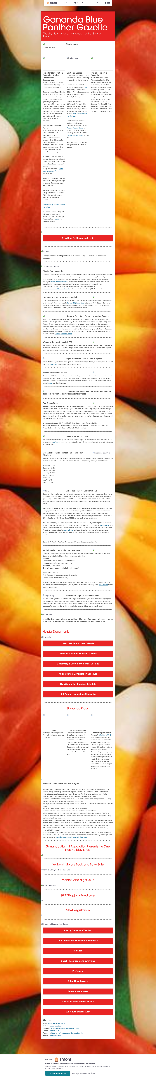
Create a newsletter (58, 1073)
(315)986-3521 (54, 1031)
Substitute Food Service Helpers (78, 1001)
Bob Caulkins (103, 585)
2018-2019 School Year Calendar (78, 643)
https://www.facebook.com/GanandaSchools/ (67, 1033)
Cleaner (78, 950)
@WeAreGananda (55, 1035)
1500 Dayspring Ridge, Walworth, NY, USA (64, 1028)
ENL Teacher (78, 971)
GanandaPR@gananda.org (59, 282)
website (56, 219)
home (85, 87)
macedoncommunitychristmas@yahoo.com (71, 837)
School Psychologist (78, 981)
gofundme (56, 442)
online (50, 383)
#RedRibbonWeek (105, 735)
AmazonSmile (105, 525)
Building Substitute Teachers (78, 930)
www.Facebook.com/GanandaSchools (56, 289)
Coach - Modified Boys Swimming (78, 961)
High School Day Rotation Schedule (78, 684)
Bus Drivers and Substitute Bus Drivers (78, 940)
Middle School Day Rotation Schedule (78, 674)
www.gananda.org (56, 1026)
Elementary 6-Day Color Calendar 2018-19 (78, 663)
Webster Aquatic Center (75, 128)
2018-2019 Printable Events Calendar (78, 653)
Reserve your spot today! (63, 334)
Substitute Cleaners (78, 991)
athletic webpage (51, 364)
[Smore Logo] (52, 3)
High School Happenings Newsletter (78, 694)
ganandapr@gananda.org (56, 1023)
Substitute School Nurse (78, 1011)
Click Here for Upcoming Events (78, 238)
